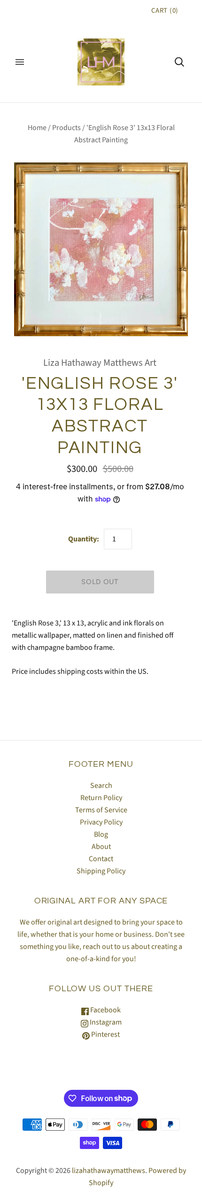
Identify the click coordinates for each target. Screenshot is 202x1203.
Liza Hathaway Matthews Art (99, 363)
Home (37, 128)
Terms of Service (101, 810)
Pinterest (105, 1034)
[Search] (179, 62)
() (165, 10)
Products (66, 128)
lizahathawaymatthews (108, 1170)
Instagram (105, 1022)
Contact (101, 859)
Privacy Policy (101, 822)
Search (101, 785)
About (101, 846)
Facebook (105, 1010)
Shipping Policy (101, 871)
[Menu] (19, 62)
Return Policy (101, 798)
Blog (101, 834)
